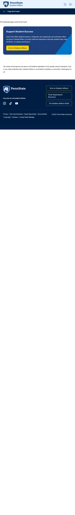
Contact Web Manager (27, 117)
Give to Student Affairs (17, 48)
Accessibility (42, 114)
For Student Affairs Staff (59, 103)
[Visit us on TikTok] (10, 103)
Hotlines (15, 117)
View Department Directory (55, 96)
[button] (65, 4)
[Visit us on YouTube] (16, 103)
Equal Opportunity (30, 114)
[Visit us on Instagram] (4, 103)
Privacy (5, 114)
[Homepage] (4, 11)
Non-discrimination (16, 114)
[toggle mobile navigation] (70, 4)
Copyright (7, 117)
